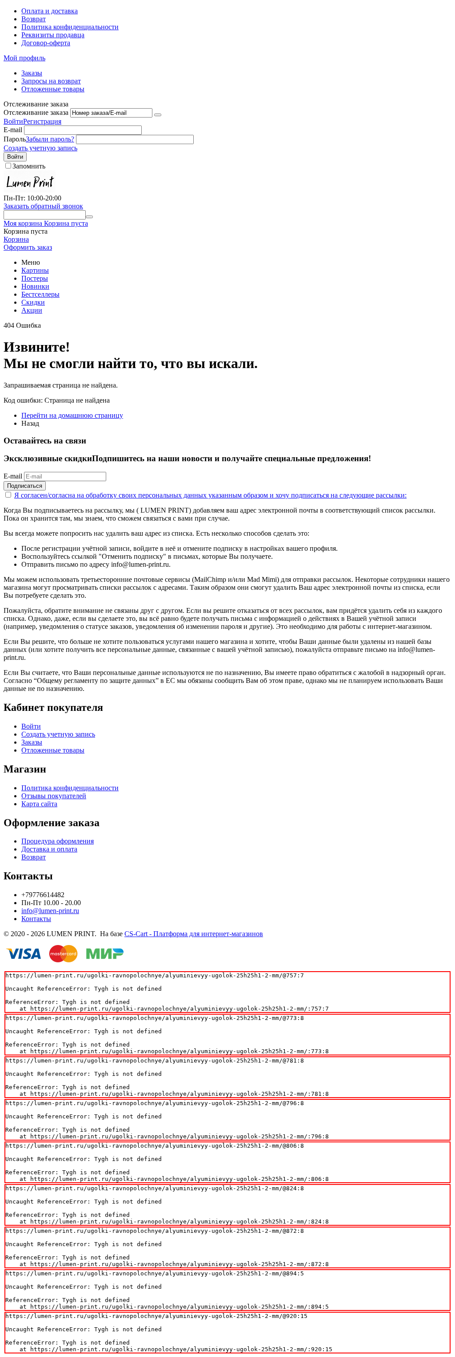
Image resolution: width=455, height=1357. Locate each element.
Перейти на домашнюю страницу (72, 415)
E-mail (13, 129)
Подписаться (24, 485)
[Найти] (89, 217)
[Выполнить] (157, 115)
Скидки (33, 302)
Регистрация (42, 121)
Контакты (36, 918)
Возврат (33, 19)
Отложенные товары (52, 89)
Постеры (34, 278)
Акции (31, 310)
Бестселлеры (40, 294)
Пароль (15, 139)
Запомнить (28, 166)
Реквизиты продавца (52, 35)
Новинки (35, 286)
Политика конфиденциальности (70, 27)
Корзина (16, 239)
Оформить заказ (28, 247)
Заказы (31, 73)
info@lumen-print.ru (50, 910)
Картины (35, 270)
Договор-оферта (45, 43)
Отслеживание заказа (36, 112)
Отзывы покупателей (53, 796)
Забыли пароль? (50, 139)
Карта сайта (39, 804)
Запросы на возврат (51, 81)
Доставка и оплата (49, 849)
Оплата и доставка (49, 11)
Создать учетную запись (40, 148)
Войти (13, 121)
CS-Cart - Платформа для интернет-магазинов (193, 933)
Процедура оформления (57, 841)
